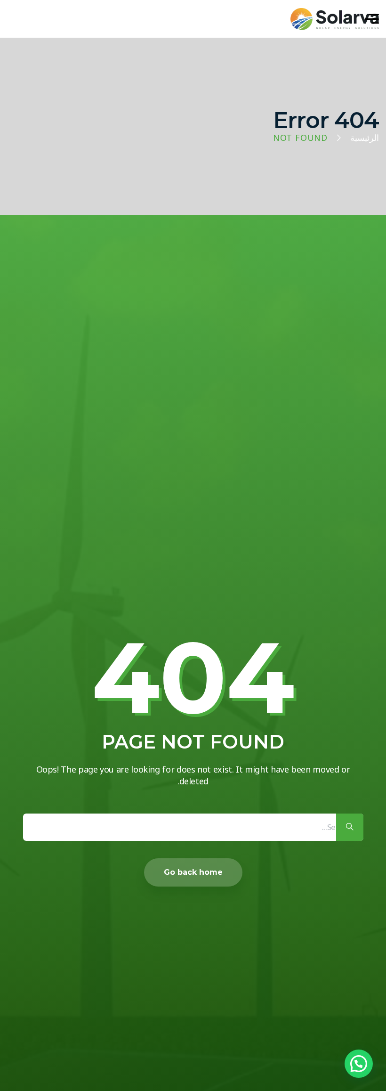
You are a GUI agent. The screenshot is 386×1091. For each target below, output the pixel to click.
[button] (359, 1064)
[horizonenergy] (334, 19)
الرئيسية (364, 138)
